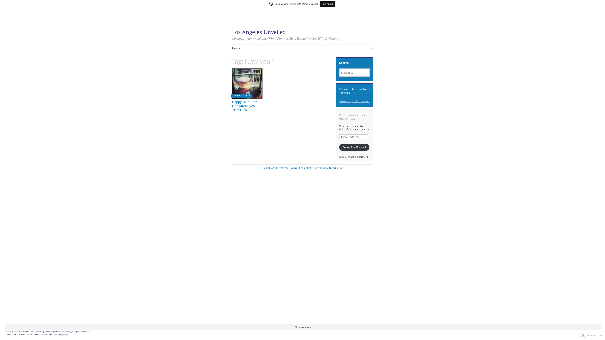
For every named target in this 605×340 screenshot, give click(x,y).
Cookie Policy (63, 334)
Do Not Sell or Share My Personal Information (316, 168)
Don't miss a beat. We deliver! (353, 117)
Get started (328, 4)
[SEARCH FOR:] (354, 72)
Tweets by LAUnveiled (354, 101)
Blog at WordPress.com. (275, 168)
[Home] (371, 49)
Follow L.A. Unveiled (354, 147)
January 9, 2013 (241, 95)
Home (236, 48)
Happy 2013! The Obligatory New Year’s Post (244, 106)
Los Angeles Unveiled (259, 32)
